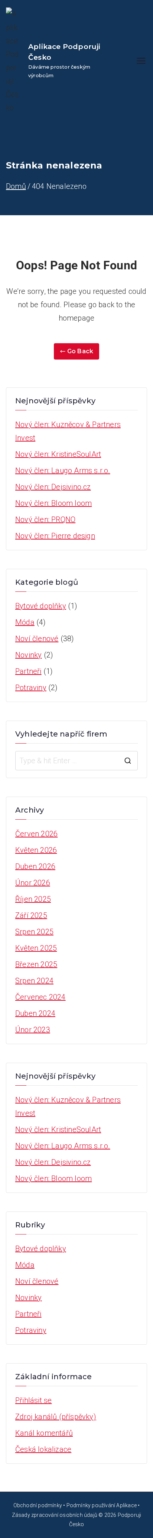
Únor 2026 (32, 882)
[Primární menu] (141, 61)
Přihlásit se (33, 1400)
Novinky (28, 654)
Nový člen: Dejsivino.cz (53, 486)
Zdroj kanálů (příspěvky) (55, 1416)
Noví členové (36, 638)
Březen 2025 (36, 964)
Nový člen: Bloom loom (53, 503)
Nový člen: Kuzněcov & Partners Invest (68, 431)
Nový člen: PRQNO (45, 519)
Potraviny (30, 687)
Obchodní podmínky (37, 1505)
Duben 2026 (35, 866)
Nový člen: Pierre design (55, 535)
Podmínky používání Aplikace (101, 1505)
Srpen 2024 (34, 980)
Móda (25, 622)
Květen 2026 (36, 850)
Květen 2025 (36, 948)
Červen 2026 (36, 833)
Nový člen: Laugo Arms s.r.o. (62, 470)
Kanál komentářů (44, 1433)
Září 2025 (31, 915)
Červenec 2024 (40, 997)
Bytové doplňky (40, 605)
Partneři (28, 671)
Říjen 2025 (33, 899)
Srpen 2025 (34, 931)
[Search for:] (76, 760)
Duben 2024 (35, 1013)
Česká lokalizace (43, 1449)
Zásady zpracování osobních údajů (54, 1515)
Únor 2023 (32, 1029)
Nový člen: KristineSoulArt (58, 454)
